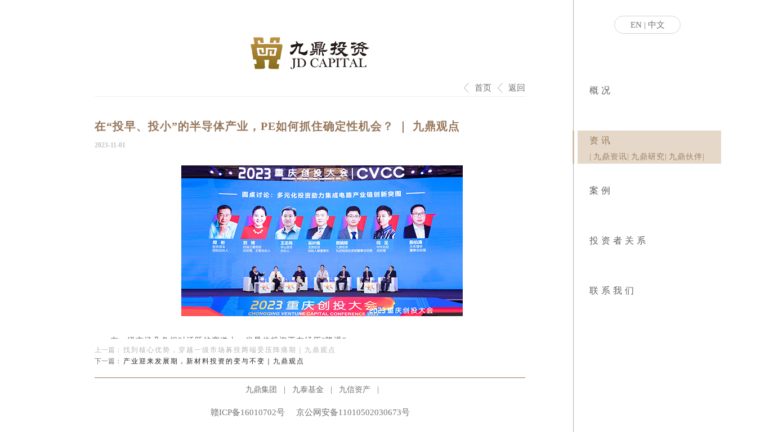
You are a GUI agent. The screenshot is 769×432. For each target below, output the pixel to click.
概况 (601, 90)
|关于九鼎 (590, 106)
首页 (483, 87)
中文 (656, 24)
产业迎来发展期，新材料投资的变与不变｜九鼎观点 (214, 361)
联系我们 (613, 290)
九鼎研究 (648, 156)
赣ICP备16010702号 (248, 412)
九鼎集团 (261, 389)
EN (636, 24)
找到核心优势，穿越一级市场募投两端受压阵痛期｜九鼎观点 (229, 350)
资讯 (601, 140)
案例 (601, 190)
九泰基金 (308, 389)
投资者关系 (619, 240)
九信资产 (354, 389)
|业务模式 (592, 106)
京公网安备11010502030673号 (353, 412)
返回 (516, 87)
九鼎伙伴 (686, 156)
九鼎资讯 (610, 156)
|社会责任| (593, 106)
